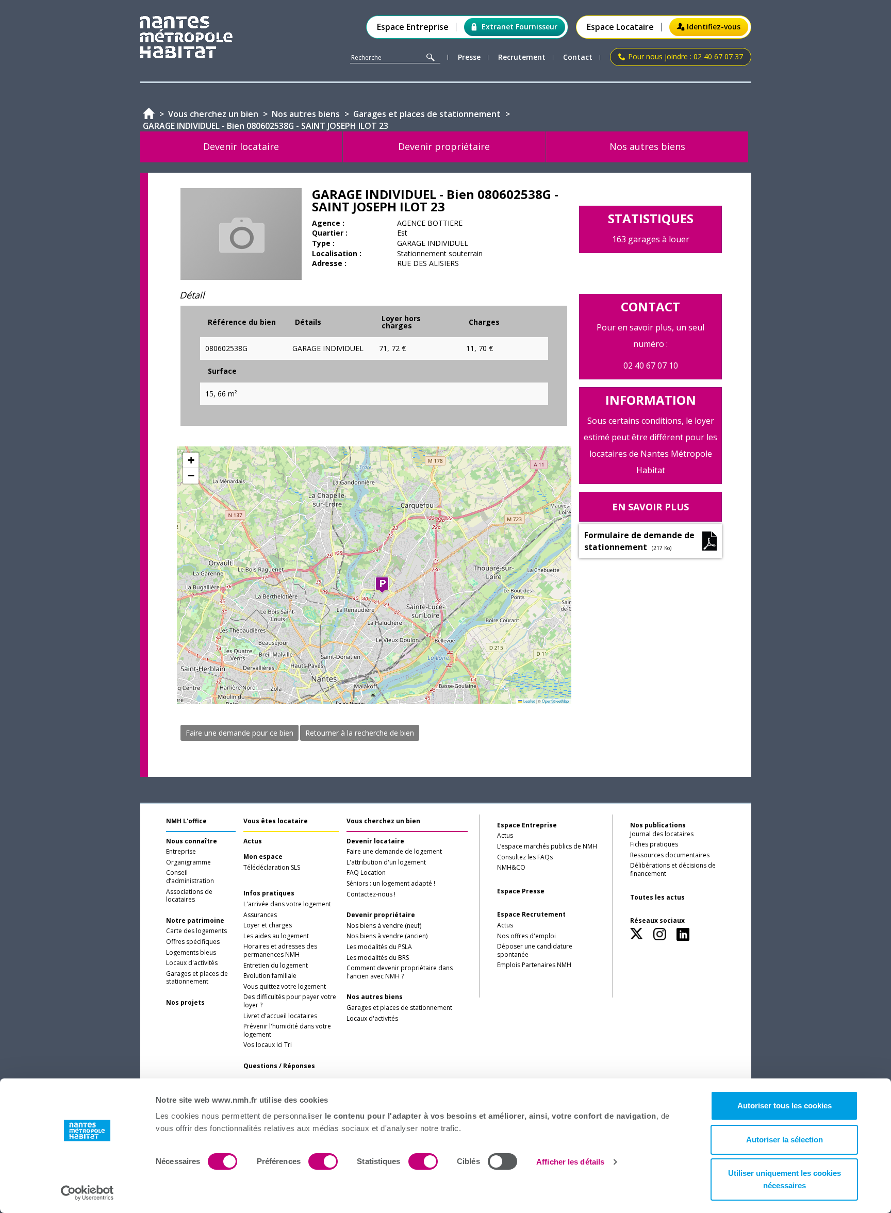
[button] (382, 584)
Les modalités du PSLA (379, 947)
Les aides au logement (276, 936)
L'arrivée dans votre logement (287, 904)
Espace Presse (520, 891)
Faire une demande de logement (394, 852)
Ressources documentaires (670, 855)
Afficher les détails (570, 1161)
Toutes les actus (657, 897)
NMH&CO (511, 867)
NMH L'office (186, 821)
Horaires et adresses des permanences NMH (280, 950)
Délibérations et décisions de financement (673, 869)
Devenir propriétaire (380, 915)
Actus (252, 841)
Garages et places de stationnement (197, 978)
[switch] (323, 1161)
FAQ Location (366, 873)
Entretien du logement (275, 965)
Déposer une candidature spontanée (534, 950)
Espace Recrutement (531, 914)
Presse (469, 57)
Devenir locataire (375, 841)
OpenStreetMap (555, 701)
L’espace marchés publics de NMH (547, 846)
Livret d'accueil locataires (280, 1016)
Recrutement (522, 57)
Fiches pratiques (654, 844)
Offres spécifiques (193, 942)
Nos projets (185, 1003)
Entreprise (181, 852)
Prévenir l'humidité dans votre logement (287, 1030)
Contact (577, 57)
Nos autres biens (374, 997)
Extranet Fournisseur (519, 26)
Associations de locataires (189, 896)
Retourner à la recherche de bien (359, 733)
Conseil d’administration (190, 877)
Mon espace (263, 857)
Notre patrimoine (195, 921)
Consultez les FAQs (525, 857)
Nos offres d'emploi (526, 936)
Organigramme (188, 862)
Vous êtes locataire (275, 821)
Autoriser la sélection (784, 1139)
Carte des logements (196, 931)
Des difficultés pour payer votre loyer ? (289, 1001)
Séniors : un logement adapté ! (390, 883)
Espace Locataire (620, 27)
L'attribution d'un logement (386, 862)
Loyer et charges (267, 925)
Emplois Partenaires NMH (534, 965)
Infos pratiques (268, 893)
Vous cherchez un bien (383, 821)
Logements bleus (191, 953)
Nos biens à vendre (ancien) (386, 936)
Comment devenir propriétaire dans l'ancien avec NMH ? (399, 972)
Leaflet (528, 701)
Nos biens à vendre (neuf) (383, 926)
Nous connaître (191, 841)
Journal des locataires (662, 834)
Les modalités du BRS (377, 958)
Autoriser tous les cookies (784, 1105)
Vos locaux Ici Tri (267, 1045)
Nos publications (658, 825)
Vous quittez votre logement (284, 987)
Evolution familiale (269, 976)
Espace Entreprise (413, 27)
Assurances (260, 915)
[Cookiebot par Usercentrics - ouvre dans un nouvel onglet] (87, 1193)
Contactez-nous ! (370, 894)
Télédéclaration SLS (271, 867)
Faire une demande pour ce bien (239, 733)
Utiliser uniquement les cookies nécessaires (784, 1179)
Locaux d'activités (192, 963)
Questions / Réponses (279, 1066)
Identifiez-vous (713, 26)
